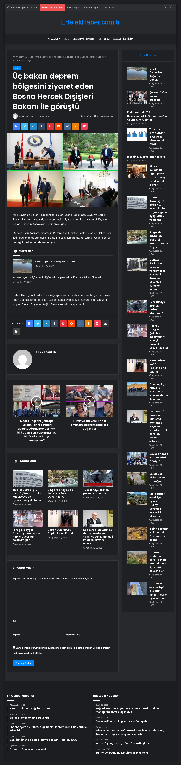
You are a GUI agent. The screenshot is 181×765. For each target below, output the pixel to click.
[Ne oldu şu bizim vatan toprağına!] (137, 478)
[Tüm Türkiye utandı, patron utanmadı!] (98, 478)
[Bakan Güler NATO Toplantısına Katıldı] (63, 518)
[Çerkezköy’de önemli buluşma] (137, 97)
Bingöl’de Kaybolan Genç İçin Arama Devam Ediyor (60, 493)
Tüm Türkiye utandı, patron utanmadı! (96, 491)
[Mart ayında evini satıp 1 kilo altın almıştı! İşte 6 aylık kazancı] (137, 588)
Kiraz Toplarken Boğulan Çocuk (55, 261)
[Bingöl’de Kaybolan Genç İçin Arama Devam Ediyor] (63, 478)
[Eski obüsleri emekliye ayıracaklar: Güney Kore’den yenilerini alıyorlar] (137, 498)
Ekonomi (78, 38)
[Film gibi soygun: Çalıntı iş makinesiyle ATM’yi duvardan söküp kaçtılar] (28, 518)
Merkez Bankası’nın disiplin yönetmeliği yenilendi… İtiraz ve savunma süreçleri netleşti (157, 274)
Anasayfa (54, 38)
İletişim (128, 38)
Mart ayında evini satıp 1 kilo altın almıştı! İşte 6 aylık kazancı (158, 591)
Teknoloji (103, 38)
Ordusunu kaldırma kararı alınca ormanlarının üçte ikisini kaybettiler (157, 562)
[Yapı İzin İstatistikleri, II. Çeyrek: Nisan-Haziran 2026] (137, 134)
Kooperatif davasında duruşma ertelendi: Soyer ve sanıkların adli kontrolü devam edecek (98, 536)
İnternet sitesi (73, 634)
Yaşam (117, 38)
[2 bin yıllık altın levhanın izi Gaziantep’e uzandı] (137, 533)
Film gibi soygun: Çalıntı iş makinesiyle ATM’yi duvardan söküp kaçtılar (26, 535)
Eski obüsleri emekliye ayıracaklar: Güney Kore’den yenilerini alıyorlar (157, 505)
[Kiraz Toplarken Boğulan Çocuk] (22, 266)
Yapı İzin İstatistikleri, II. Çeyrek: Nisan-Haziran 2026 (158, 137)
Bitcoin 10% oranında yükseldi (146, 156)
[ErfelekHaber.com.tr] (90, 22)
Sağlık (90, 38)
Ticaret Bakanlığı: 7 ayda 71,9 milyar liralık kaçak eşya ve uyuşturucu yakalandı (27, 495)
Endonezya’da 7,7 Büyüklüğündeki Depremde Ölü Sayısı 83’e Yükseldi (104, 7)
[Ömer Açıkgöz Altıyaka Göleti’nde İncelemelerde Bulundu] (137, 389)
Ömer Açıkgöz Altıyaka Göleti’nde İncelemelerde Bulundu (158, 391)
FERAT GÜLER (26, 116)
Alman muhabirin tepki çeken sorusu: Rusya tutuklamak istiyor (158, 175)
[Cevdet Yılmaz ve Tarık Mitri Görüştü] (137, 458)
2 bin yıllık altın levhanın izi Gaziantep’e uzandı (158, 534)
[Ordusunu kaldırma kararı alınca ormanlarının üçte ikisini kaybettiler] (137, 557)
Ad (15, 621)
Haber (66, 38)
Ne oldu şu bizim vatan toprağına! (157, 477)
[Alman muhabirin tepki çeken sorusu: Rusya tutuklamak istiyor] (137, 171)
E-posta (18, 634)
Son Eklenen (148, 55)
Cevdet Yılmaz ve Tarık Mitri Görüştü (158, 457)
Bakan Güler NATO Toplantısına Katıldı (61, 531)
